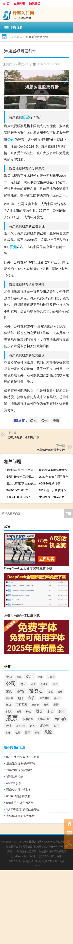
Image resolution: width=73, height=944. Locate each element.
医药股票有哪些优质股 (53, 470)
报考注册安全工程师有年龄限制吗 (21, 476)
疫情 (56, 704)
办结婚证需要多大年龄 (20, 816)
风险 (48, 731)
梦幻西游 (21, 704)
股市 (61, 711)
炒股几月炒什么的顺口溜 (23, 437)
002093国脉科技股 (18, 796)
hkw (15, 64)
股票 (25, 117)
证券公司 (20, 725)
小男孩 (36, 865)
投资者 (36, 690)
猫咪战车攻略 (14, 776)
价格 (40, 677)
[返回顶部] (68, 844)
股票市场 (43, 719)
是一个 (57, 698)
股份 (50, 711)
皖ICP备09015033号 (55, 846)
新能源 (9, 698)
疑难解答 (39, 846)
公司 (11, 139)
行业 (8, 725)
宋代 (9, 691)
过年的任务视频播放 (19, 770)
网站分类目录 (63, 841)
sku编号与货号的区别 (19, 803)
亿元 (13, 246)
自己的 (60, 718)
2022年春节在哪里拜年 (53, 476)
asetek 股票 (13, 783)
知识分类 (34, 3)
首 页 (6, 3)
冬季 (33, 684)
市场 (20, 690)
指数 (50, 691)
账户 (56, 725)
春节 (31, 697)
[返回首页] (68, 823)
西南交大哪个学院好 (19, 789)
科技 (28, 711)
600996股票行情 (49, 483)
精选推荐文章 (13, 846)
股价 (39, 710)
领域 (37, 732)
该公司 (44, 725)
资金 (8, 732)
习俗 (19, 677)
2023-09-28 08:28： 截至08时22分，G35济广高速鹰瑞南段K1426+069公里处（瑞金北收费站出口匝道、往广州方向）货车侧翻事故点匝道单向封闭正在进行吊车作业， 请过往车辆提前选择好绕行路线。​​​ (21, 490)
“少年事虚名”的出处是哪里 (23, 809)
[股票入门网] (36, 14)
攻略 (60, 691)
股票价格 (28, 719)
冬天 (23, 684)
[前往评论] (68, 833)
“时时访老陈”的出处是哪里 (21, 470)
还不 (27, 732)
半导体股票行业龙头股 (50, 450)
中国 (9, 677)
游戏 (46, 704)
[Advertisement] (36, 907)
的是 (19, 711)
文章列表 (19, 3)
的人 (9, 711)
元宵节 (51, 677)
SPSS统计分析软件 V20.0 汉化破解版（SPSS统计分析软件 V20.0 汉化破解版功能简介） (55, 490)
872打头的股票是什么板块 (23, 757)
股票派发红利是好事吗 (20, 763)
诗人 (32, 725)
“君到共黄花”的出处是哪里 (21, 483)
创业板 (44, 684)
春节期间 (44, 698)
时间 (20, 698)
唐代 (55, 684)
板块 (8, 704)
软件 (17, 732)
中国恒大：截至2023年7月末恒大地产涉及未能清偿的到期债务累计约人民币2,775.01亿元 (55, 497)
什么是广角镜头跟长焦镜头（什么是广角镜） (21, 497)
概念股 (35, 704)
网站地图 (27, 846)
